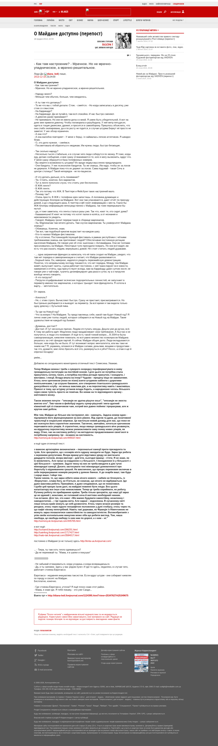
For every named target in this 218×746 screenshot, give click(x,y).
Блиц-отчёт (141, 65)
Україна (50, 20)
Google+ (41, 660)
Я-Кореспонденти (41, 26)
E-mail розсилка (45, 670)
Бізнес (80, 20)
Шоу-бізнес (103, 20)
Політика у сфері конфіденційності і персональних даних (109, 656)
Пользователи (45, 630)
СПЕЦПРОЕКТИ (178, 4)
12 (41, 76)
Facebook (42, 651)
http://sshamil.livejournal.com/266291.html (56, 529)
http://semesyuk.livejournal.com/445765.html (57, 521)
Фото (60, 26)
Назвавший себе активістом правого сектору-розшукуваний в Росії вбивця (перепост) (158, 37)
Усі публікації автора (146, 30)
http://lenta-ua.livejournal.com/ (95, 541)
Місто (61, 20)
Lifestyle (127, 20)
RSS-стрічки (43, 665)
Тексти (53, 26)
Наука (90, 20)
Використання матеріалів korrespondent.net (79, 659)
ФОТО (151, 4)
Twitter (40, 655)
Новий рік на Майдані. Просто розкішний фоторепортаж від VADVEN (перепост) (155, 75)
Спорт (116, 20)
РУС (35, 4)
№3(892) (154, 655)
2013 (36, 76)
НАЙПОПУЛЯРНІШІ (163, 4)
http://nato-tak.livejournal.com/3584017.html (56, 535)
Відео (67, 26)
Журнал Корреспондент (145, 651)
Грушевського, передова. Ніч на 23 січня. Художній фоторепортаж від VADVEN (156, 56)
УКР (40, 4)
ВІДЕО (144, 4)
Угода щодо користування (111, 663)
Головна (38, 20)
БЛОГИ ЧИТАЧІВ (143, 20)
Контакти (72, 650)
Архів (152, 667)
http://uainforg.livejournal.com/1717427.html (56, 532)
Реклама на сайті (75, 654)
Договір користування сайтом (113, 650)
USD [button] (54, 12)
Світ (70, 20)
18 (44, 76)
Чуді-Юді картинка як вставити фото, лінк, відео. (160, 47)
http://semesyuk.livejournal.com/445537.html (57, 437)
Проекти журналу (157, 670)
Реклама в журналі (158, 673)
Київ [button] (36, 12)
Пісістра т (107, 44)
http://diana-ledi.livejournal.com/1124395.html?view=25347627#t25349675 (88, 595)
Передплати (155, 675)
